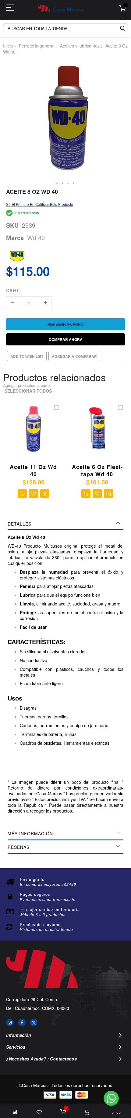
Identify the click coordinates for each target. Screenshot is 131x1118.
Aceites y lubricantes (80, 46)
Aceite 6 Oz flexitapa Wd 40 (97, 470)
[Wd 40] (16, 256)
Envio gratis (32, 879)
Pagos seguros (35, 894)
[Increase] (45, 303)
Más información (30, 833)
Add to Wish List (26, 356)
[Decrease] (12, 303)
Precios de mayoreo (40, 924)
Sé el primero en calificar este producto (39, 204)
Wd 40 (36, 237)
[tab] (65, 524)
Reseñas (19, 847)
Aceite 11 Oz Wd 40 (33, 470)
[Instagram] (10, 1022)
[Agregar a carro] (22, 493)
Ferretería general (36, 46)
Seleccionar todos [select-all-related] (28, 391)
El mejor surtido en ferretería (50, 909)
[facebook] (22, 1022)
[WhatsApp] (111, 1098)
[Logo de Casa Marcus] (61, 8)
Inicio (8, 46)
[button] (57, 183)
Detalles (19, 524)
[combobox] (65, 28)
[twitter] (33, 1022)
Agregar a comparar (74, 356)
